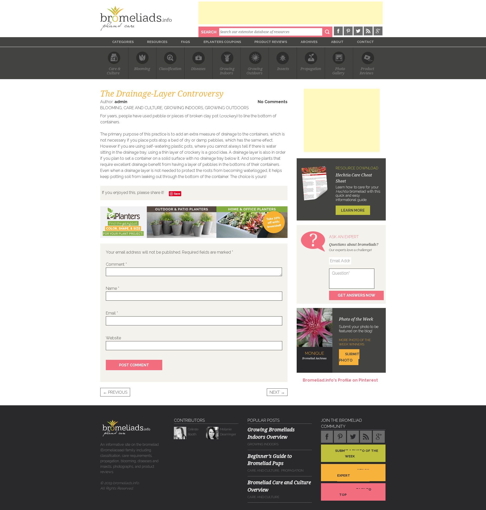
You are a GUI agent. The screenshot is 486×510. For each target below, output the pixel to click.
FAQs (185, 42)
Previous (115, 392)
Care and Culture (143, 107)
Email (112, 313)
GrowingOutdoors (254, 71)
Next (277, 392)
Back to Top (355, 492)
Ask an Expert (353, 472)
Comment (116, 264)
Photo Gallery (339, 71)
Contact (365, 42)
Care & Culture (114, 71)
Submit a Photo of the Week (356, 453)
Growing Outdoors (227, 107)
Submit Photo (349, 357)
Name (112, 288)
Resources (157, 42)
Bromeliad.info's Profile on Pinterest (340, 380)
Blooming (142, 69)
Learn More (353, 210)
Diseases (198, 69)
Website (113, 338)
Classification (170, 69)
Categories (123, 42)
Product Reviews (270, 42)
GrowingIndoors (227, 71)
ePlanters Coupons (222, 42)
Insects (283, 69)
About (337, 42)
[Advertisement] (290, 13)
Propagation (310, 69)
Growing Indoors (183, 107)
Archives (309, 42)
